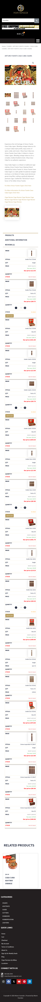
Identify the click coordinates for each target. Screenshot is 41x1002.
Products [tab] (9, 235)
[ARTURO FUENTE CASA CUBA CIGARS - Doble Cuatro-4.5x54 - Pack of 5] (32, 384)
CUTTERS (5, 913)
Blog (2, 957)
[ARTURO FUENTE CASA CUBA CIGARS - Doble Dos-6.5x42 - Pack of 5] (32, 679)
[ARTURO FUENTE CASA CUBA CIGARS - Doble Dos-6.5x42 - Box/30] (32, 705)
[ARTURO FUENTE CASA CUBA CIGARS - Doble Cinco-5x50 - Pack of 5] (32, 484)
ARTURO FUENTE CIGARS (21, 46)
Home (4, 46)
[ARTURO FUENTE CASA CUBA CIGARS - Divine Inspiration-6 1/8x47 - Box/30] (32, 802)
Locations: (4, 963)
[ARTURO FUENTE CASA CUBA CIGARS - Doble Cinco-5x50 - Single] (32, 453)
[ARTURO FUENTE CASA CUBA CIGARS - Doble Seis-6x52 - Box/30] (32, 622)
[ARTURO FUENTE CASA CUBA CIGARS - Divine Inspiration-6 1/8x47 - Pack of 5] (32, 770)
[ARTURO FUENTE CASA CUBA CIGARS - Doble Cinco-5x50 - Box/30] (32, 522)
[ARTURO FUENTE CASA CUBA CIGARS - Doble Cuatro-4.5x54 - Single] (32, 353)
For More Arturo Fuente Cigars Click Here (18, 186)
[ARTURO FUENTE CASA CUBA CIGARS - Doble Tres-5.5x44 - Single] (32, 253)
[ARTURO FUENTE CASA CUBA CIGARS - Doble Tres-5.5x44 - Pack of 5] (32, 284)
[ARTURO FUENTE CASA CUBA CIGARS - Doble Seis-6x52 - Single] (32, 553)
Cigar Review (9, 197)
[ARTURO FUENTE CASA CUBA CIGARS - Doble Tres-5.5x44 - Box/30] (32, 322)
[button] (33, 63)
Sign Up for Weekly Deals (9, 953)
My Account (5, 944)
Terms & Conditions (7, 947)
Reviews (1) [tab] (10, 245)
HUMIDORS (6, 916)
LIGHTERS (5, 923)
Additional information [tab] (16, 240)
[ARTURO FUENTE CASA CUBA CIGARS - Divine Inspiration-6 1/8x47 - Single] (32, 737)
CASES (4, 909)
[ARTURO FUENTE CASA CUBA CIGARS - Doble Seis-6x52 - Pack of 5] (32, 583)
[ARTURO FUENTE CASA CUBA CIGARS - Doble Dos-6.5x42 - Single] (32, 653)
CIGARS (9, 46)
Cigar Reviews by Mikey (9, 960)
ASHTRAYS (6, 906)
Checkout (4, 940)
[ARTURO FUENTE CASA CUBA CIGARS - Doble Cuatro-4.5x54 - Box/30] (32, 422)
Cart (2, 937)
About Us (4, 950)
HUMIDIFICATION (8, 919)
